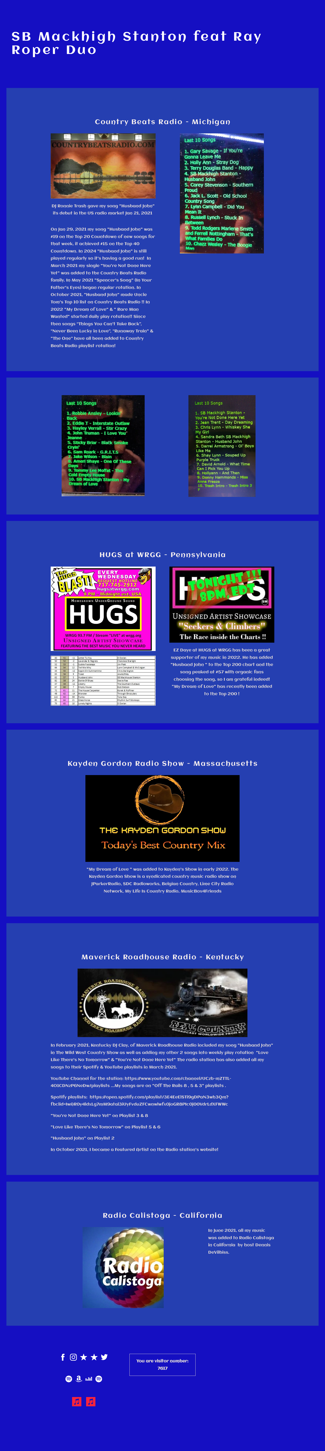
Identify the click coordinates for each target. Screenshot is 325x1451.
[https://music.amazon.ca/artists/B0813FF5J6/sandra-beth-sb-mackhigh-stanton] (78, 1380)
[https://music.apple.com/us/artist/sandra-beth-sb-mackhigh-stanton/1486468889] (76, 1402)
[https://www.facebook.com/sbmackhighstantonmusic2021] (62, 1358)
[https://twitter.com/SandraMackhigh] (104, 1358)
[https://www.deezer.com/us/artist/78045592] (88, 1380)
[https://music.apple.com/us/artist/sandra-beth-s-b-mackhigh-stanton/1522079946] (90, 1402)
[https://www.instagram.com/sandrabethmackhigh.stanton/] (73, 1358)
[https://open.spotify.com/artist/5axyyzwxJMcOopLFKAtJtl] (98, 1380)
